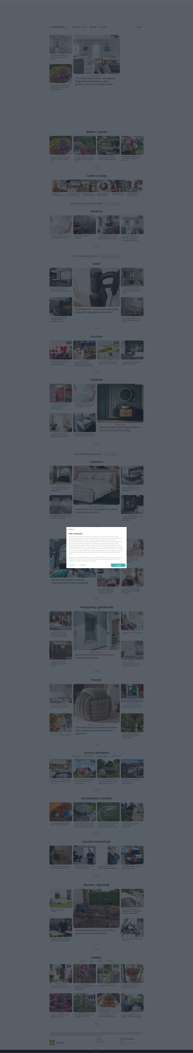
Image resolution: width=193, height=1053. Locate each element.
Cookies (78, 560)
